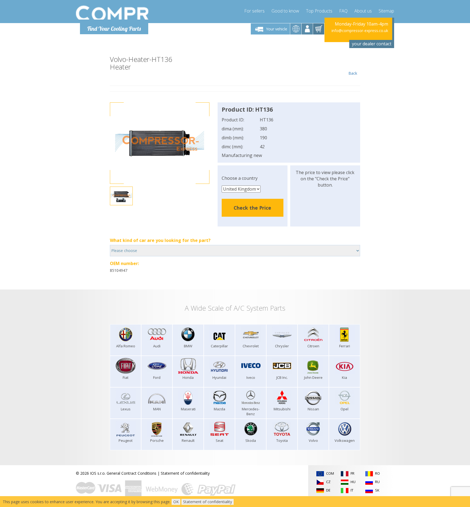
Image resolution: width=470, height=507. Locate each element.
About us (363, 11)
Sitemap (386, 11)
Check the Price (252, 207)
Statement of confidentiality (185, 473)
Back (352, 73)
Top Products (319, 11)
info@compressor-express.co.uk (360, 30)
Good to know (285, 11)
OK (176, 501)
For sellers (254, 11)
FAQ (343, 11)
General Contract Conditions (131, 473)
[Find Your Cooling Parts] (112, 12)
